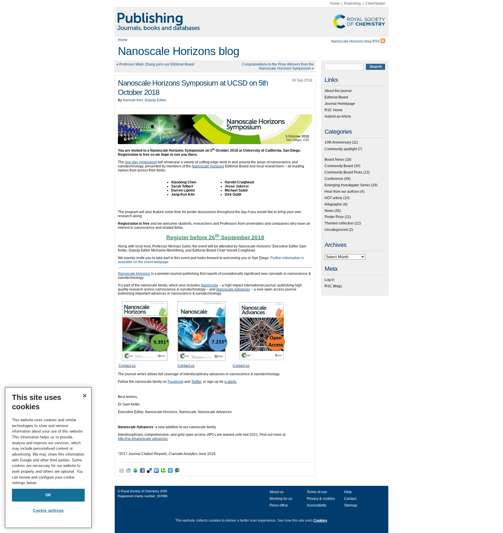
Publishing (352, 3)
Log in (329, 280)
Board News (334, 159)
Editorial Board (336, 97)
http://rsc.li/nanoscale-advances (143, 439)
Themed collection (339, 223)
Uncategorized (336, 230)
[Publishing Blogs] (251, 21)
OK (48, 495)
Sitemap (350, 505)
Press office (279, 505)
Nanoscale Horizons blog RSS (355, 41)
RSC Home (334, 110)
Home (335, 3)
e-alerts (230, 382)
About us (277, 492)
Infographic (333, 204)
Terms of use (317, 492)
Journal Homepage (340, 104)
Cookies (320, 520)
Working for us (281, 499)
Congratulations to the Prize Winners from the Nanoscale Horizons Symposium (278, 66)
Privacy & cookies (321, 499)
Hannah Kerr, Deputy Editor (144, 100)
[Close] (84, 395)
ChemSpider (375, 3)
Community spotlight (341, 149)
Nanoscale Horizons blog (178, 51)
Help (348, 492)
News (329, 211)
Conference (334, 179)
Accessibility (316, 505)
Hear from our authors (342, 192)
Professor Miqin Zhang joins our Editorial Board (156, 64)
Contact (350, 499)
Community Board (339, 166)
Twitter (196, 382)
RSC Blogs (333, 286)
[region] (48, 457)
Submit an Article (338, 116)
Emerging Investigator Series (347, 185)
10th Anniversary (338, 142)
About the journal (338, 91)
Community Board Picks (343, 172)
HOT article (333, 198)
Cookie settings (48, 510)
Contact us (127, 366)
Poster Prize (334, 217)
